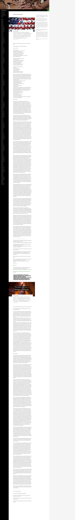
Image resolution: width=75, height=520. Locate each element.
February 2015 (2, 145)
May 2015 (2, 142)
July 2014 (2, 151)
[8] (13, 265)
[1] (20, 122)
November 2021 (3, 71)
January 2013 (2, 168)
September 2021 (3, 73)
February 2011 (2, 183)
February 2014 (2, 156)
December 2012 (2, 169)
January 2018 (2, 112)
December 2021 (2, 70)
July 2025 (2, 33)
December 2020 (2, 81)
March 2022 (2, 67)
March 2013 (2, 166)
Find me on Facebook (3, 14)
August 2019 (2, 96)
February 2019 (2, 102)
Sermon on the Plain (21, 279)
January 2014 (2, 157)
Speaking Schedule (39, 10)
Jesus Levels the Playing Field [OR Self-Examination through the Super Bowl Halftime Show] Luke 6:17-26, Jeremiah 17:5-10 (22, 35)
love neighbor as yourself (23, 277)
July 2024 (2, 44)
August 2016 (2, 128)
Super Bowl (26, 279)
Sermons (17, 295)
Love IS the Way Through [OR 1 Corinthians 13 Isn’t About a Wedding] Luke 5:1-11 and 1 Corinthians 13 (22, 299)
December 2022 (2, 59)
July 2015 (2, 140)
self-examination (16, 279)
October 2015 (2, 137)
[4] (13, 251)
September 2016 (3, 127)
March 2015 (2, 144)
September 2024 (3, 42)
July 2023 (2, 54)
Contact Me (43, 10)
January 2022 (2, 69)
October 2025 (2, 30)
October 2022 (2, 61)
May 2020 (2, 88)
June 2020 (2, 87)
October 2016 (2, 126)
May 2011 (2, 181)
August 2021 (2, 74)
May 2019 (2, 99)
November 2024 (3, 40)
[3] (13, 153)
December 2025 (2, 28)
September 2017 (3, 116)
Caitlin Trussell (3, 10)
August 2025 (2, 32)
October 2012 (2, 170)
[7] (13, 263)
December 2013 (2, 158)
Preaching (14, 295)
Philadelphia (18, 278)
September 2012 (3, 171)
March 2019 (2, 101)
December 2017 (2, 113)
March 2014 (2, 155)
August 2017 (2, 117)
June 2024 (2, 45)
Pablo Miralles (29, 277)
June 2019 (2, 98)
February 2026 (2, 26)
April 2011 (2, 182)
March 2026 (2, 25)
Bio (46, 10)
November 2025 (3, 29)
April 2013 (2, 165)
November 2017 (3, 114)
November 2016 (3, 125)
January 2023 (2, 58)
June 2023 (2, 55)
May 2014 (2, 153)
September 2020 (3, 84)
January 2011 (2, 184)
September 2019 (3, 95)
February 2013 (2, 167)
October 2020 (2, 83)
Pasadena (15, 278)
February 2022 (2, 68)
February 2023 (2, 57)
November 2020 (3, 82)
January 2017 (2, 123)
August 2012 (2, 172)
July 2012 (2, 173)
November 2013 (3, 159)
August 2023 (2, 53)
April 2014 (2, 154)
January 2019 (2, 103)
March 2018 (2, 110)
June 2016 (2, 130)
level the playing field (16, 277)
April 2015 (2, 143)
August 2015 (2, 139)
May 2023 (2, 56)
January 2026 (2, 27)
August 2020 (2, 85)
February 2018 (2, 111)
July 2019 (2, 97)
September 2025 (3, 31)
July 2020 (2, 86)
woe (29, 279)
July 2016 (2, 129)
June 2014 (2, 152)
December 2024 (2, 39)
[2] (18, 125)
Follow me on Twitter (3, 15)
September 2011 (3, 179)
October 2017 (2, 115)
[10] (22, 224)
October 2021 (2, 72)
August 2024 (2, 43)
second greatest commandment (25, 278)
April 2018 (2, 109)
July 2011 (2, 180)
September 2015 (3, 138)
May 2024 (2, 46)
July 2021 (2, 75)
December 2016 (2, 124)
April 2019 (2, 100)
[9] (30, 208)
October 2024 (2, 41)
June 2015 (2, 141)
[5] (23, 169)
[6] (18, 187)
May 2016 (2, 131)
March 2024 (2, 47)
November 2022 (3, 60)
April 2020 (2, 89)
